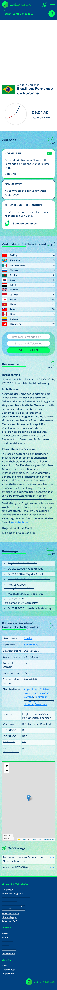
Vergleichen (28, 350)
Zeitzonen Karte (10, 913)
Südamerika (31, 644)
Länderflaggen (9, 917)
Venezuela (41, 704)
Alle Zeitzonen (9, 901)
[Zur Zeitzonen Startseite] (16, 4)
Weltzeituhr (8, 889)
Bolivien (44, 689)
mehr (51, 857)
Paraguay (29, 700)
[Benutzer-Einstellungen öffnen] (45, 4)
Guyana (28, 696)
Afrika (5, 933)
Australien (7, 941)
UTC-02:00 (11, 174)
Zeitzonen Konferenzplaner (16, 897)
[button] (29, 798)
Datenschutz (8, 969)
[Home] (40, 981)
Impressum (8, 973)
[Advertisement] (28, 48)
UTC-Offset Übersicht (13, 909)
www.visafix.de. (19, 522)
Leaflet (23, 839)
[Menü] (52, 4)
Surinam (48, 700)
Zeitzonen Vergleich (12, 893)
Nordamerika (9, 949)
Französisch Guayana (36, 692)
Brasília (28, 638)
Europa (5, 945)
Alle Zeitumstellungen (13, 905)
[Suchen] (51, 13)
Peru (39, 700)
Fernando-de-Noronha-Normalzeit (25, 160)
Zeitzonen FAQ (10, 921)
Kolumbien (41, 696)
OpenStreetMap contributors (42, 839)
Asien (5, 937)
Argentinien (31, 689)
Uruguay (29, 704)
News (5, 965)
